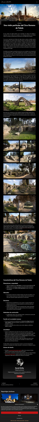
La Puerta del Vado (34, 384)
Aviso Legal (26, 420)
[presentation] (9, 398)
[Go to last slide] (3, 402)
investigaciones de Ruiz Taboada (25, 227)
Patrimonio (19, 23)
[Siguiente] (36, 402)
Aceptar (19, 412)
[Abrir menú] (37, 2)
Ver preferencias (19, 418)
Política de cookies (14, 420)
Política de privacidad (20, 420)
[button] (37, 404)
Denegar (19, 415)
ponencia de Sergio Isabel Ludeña (15, 350)
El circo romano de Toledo (10, 354)
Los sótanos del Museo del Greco (7, 384)
